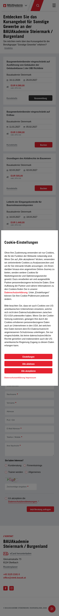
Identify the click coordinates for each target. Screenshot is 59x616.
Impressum (31, 377)
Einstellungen (28, 356)
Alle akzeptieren (28, 371)
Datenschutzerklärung (16, 292)
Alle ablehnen (28, 364)
